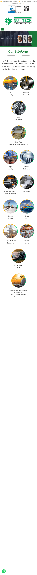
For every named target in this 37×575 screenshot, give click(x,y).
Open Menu (2, 29)
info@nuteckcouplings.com (10, 1)
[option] (18, 38)
